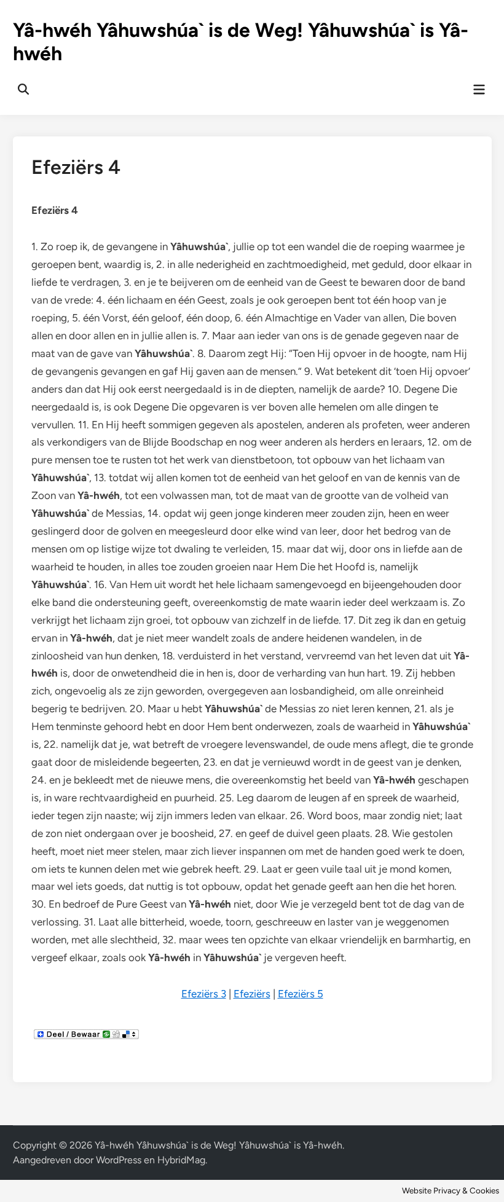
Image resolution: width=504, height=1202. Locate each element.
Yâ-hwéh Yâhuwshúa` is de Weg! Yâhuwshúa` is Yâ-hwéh (218, 1145)
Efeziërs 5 (300, 994)
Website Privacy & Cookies (450, 1190)
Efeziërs (252, 994)
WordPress (118, 1160)
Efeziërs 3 (203, 994)
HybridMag (181, 1160)
